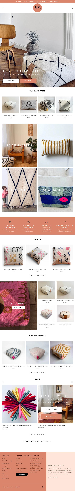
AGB (17, 466)
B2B (3, 473)
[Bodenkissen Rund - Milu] (65, 313)
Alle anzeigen (37, 275)
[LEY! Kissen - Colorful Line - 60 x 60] (13, 256)
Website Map (19, 471)
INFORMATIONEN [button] (22, 456)
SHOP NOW (11, 81)
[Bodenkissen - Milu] (46, 290)
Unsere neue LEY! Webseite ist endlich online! (51, 425)
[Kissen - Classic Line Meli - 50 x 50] (64, 104)
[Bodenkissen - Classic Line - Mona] (10, 104)
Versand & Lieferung (7, 461)
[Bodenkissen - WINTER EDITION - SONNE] (61, 352)
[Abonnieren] (72, 477)
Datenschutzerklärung (21, 468)
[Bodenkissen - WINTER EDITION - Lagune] (13, 352)
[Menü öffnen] (4, 8)
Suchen (3, 458)
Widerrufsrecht (20, 463)
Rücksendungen (6, 463)
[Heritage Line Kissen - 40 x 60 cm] (28, 104)
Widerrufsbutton (22, 474)
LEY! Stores (4, 471)
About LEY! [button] (35, 456)
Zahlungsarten (5, 466)
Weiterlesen (5, 429)
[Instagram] (43, 487)
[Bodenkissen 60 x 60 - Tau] (46, 104)
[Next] (72, 382)
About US (28, 81)
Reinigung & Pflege (6, 468)
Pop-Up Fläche (5, 478)
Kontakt (18, 458)
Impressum (19, 461)
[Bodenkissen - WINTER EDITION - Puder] (37, 352)
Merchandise (5, 476)
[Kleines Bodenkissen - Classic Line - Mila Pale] (46, 313)
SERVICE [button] (5, 456)
